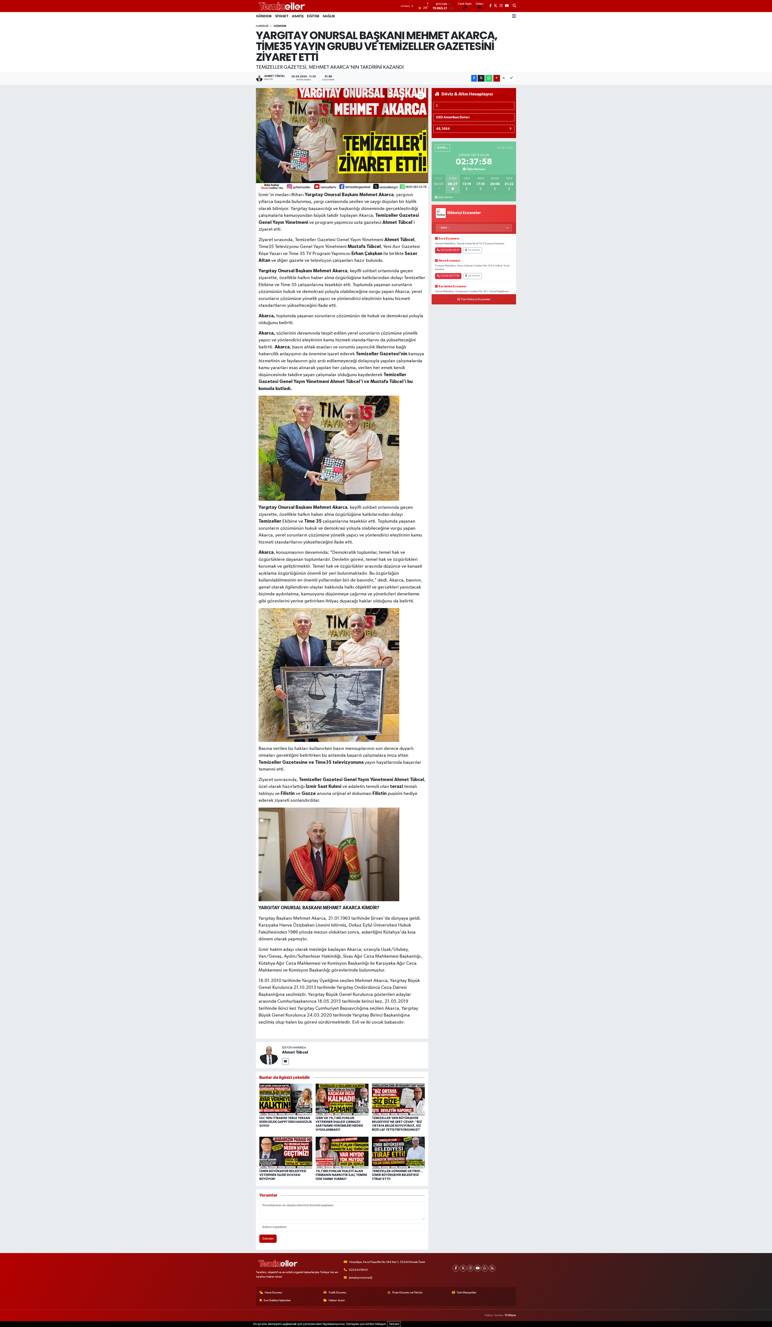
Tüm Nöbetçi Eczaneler (476, 299)
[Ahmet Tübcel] (269, 1055)
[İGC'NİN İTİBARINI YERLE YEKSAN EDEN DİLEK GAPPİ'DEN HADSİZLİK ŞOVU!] (285, 1099)
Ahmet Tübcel (295, 1052)
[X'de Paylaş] (481, 78)
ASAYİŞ (298, 16)
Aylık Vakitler (445, 197)
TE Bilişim (510, 1315)
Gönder (268, 1238)
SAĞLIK (329, 16)
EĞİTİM (313, 16)
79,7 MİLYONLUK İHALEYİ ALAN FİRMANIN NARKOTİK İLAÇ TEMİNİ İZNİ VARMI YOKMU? (341, 1174)
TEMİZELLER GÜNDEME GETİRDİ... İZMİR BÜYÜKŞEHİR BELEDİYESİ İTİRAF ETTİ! (397, 1174)
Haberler (262, 26)
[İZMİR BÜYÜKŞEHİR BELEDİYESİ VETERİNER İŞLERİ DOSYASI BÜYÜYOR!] (285, 1152)
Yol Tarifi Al (474, 250)
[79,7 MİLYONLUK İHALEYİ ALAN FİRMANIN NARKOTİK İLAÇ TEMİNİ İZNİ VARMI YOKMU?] (342, 1152)
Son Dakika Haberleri (277, 1300)
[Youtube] (477, 1268)
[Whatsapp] (484, 1268)
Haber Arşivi (337, 1300)
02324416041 (358, 1269)
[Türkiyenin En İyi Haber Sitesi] (281, 6)
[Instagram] (470, 1268)
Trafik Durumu (337, 1292)
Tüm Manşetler (466, 1292)
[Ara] (514, 6)
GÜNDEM (264, 16)
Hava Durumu (273, 1292)
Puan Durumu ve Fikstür (407, 1292)
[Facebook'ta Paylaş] (474, 78)
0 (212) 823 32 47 (450, 250)
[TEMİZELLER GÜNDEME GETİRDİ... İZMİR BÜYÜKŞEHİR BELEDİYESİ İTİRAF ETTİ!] (398, 1152)
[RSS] (492, 1268)
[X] (463, 1268)
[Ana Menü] (514, 16)
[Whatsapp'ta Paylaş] (488, 78)
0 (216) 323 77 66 (450, 276)
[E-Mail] (285, 1061)
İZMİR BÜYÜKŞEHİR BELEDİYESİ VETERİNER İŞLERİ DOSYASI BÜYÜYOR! (282, 1174)
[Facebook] (456, 1268)
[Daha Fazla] (496, 78)
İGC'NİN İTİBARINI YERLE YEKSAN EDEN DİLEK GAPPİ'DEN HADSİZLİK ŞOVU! (285, 1121)
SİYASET (281, 16)
